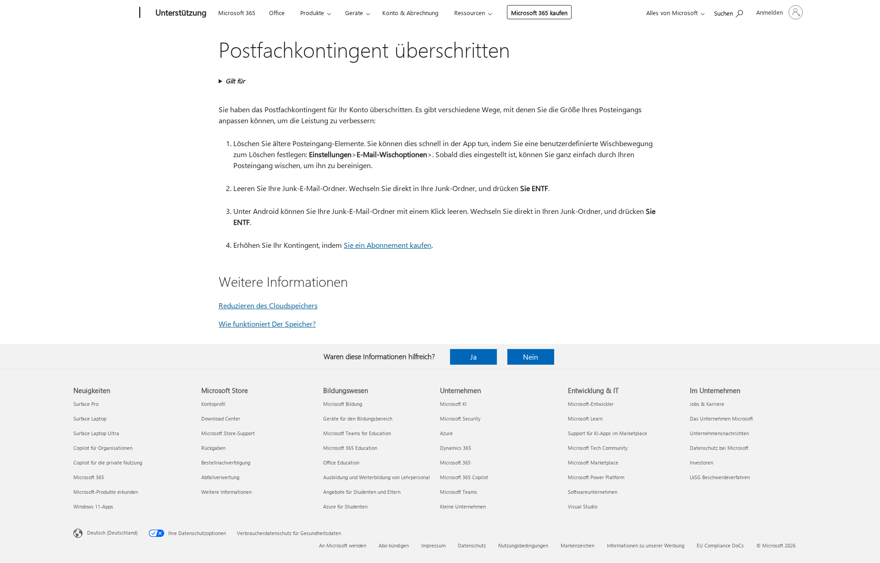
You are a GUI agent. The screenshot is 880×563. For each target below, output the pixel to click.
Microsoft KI (453, 403)
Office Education (341, 462)
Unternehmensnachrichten (719, 433)
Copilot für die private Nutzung (107, 462)
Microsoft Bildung (342, 403)
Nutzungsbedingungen (523, 545)
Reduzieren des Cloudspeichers (268, 305)
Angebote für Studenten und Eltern (362, 491)
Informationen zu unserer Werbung (645, 545)
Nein (530, 356)
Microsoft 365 (236, 12)
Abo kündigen (394, 545)
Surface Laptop (89, 418)
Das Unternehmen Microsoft (721, 418)
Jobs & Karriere (707, 403)
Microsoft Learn (585, 418)
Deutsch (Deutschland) (112, 532)
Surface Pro (86, 403)
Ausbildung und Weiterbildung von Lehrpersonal (376, 477)
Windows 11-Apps (93, 506)
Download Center (220, 418)
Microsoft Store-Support (228, 433)
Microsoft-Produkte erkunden (105, 491)
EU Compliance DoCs (720, 545)
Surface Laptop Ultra (96, 433)
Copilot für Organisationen (102, 447)
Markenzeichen (577, 545)
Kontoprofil (213, 403)
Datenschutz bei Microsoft (719, 447)
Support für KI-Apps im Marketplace (607, 433)
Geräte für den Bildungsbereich (357, 418)
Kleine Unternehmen (463, 506)
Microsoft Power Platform (596, 477)
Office (277, 12)
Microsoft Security (460, 418)
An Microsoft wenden (342, 545)
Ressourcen (469, 12)
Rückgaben (213, 447)
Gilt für (235, 81)
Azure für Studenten (345, 506)
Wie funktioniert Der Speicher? (267, 323)
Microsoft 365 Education (350, 447)
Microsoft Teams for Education (357, 433)
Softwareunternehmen (592, 491)
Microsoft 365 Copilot (464, 477)
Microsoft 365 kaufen (539, 12)
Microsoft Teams (458, 491)
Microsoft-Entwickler (591, 403)
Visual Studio (582, 506)
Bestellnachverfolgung (225, 462)
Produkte (312, 12)
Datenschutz (472, 545)
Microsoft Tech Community (597, 447)
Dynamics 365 (455, 447)
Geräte (354, 12)
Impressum (433, 545)
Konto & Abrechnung (410, 12)
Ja (473, 356)
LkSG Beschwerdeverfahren (720, 477)
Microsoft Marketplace (593, 462)
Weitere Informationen (226, 491)
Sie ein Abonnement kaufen (387, 245)
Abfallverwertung (220, 477)
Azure (446, 433)
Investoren (701, 462)
